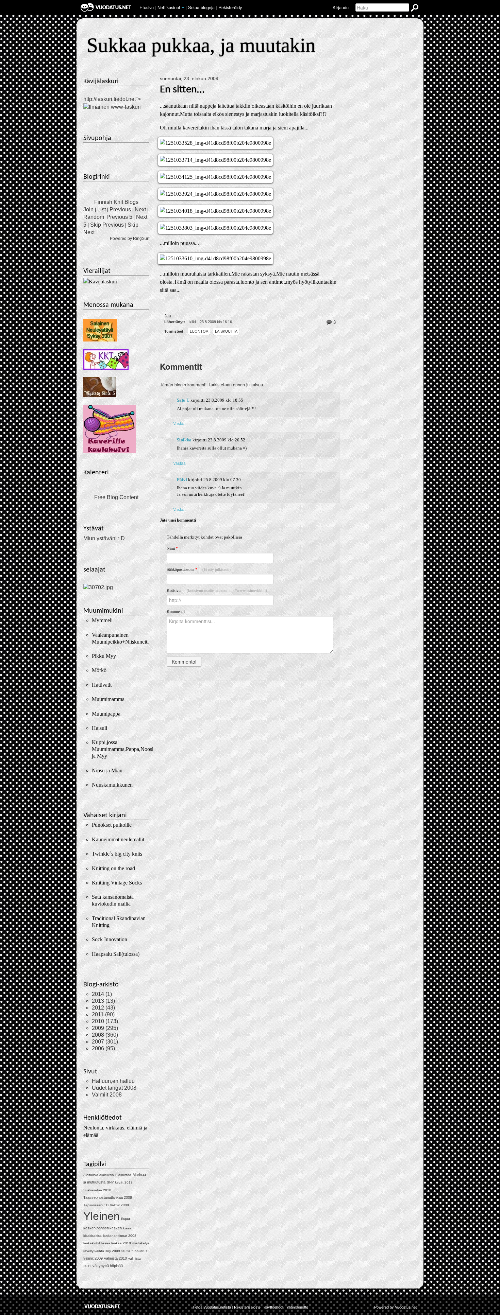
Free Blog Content (116, 497)
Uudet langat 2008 (114, 1088)
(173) (105, 1021)
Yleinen (101, 1216)
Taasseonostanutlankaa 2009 (107, 1197)
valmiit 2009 (93, 1258)
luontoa (199, 331)
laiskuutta (226, 331)
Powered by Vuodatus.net (395, 1307)
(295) (105, 1028)
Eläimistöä (123, 1175)
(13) (103, 1001)
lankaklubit (91, 1243)
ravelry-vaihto (93, 1251)
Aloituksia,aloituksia (98, 1175)
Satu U (183, 400)
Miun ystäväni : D (104, 538)
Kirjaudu (341, 7)
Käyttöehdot (273, 1307)
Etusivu (146, 7)
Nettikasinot (168, 7)
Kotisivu (217, 591)
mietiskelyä (140, 1243)
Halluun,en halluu (113, 1081)
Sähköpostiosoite (199, 569)
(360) (105, 1035)
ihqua (125, 1218)
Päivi (182, 479)
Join (88, 209)
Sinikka (184, 440)
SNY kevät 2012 (120, 1182)
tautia (125, 1251)
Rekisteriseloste (247, 1307)
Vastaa (179, 423)
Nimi (172, 548)
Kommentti (176, 612)
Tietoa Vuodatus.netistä (211, 1307)
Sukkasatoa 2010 (97, 1190)
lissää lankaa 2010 (116, 1243)
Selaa (201, 7)
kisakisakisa (92, 1236)
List (101, 209)
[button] (183, 7)
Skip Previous (107, 225)
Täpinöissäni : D (96, 1205)
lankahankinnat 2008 (119, 1236)
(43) (103, 1008)
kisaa (127, 1228)
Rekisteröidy (230, 7)
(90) (103, 1014)
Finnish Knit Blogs (116, 202)
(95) (103, 1048)
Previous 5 (119, 217)
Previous (120, 209)
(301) (105, 1042)
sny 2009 (112, 1251)
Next (140, 209)
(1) (102, 994)
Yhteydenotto (297, 1307)
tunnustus (139, 1251)
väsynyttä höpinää (108, 1266)
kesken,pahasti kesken (102, 1228)
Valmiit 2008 (107, 1095)
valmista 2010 (115, 1258)
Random (93, 217)
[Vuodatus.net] (102, 1306)
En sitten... (182, 89)
